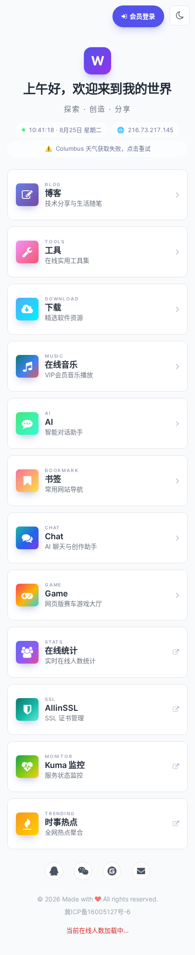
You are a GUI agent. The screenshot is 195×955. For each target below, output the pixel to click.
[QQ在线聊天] (54, 871)
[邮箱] (141, 871)
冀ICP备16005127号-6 (97, 912)
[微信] (83, 871)
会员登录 (142, 16)
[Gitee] (112, 871)
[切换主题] (180, 15)
